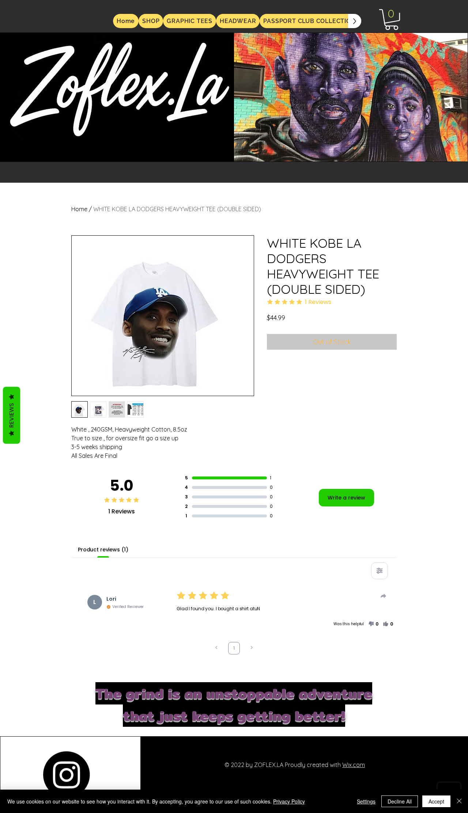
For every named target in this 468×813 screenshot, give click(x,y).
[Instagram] (66, 774)
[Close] (459, 801)
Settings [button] (366, 801)
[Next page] (252, 648)
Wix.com (353, 764)
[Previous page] (216, 648)
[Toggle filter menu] (379, 570)
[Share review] (383, 596)
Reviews (11, 415)
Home (79, 209)
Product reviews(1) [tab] (103, 549)
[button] (391, 19)
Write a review (346, 497)
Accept (436, 801)
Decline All (400, 801)
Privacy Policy (289, 801)
